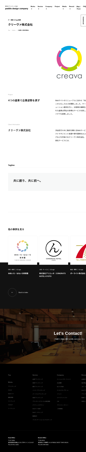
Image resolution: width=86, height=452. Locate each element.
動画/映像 (10, 397)
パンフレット (11, 401)
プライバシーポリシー (62, 405)
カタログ (10, 405)
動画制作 (35, 416)
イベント (59, 394)
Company (48, 6)
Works (33, 6)
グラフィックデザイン (38, 405)
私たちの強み (60, 386)
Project (57, 6)
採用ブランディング (38, 383)
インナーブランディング (39, 390)
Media (64, 6)
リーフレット (11, 408)
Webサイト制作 (37, 408)
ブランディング (12, 386)
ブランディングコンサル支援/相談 (41, 401)
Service (40, 6)
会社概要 (59, 383)
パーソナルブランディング (39, 394)
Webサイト (11, 393)
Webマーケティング (38, 412)
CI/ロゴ (10, 390)
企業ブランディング (38, 379)
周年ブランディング (38, 386)
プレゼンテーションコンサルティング (42, 420)
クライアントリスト (62, 397)
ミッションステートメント (64, 379)
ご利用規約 (60, 408)
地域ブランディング (38, 397)
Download (83, 20)
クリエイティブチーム (62, 390)
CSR (58, 401)
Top (9, 30)
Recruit (71, 6)
